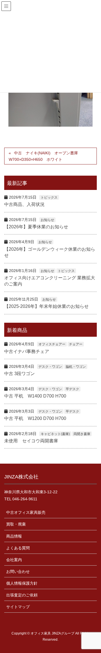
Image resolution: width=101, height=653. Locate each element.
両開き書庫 (82, 434)
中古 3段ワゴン (19, 373)
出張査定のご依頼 (22, 595)
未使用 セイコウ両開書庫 (31, 440)
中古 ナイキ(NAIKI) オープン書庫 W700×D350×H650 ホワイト (45, 156)
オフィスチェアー (51, 344)
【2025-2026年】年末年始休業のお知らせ (46, 306)
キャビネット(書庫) (55, 434)
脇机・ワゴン (76, 367)
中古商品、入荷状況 (24, 204)
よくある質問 (18, 548)
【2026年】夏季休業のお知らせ (36, 226)
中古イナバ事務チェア (26, 351)
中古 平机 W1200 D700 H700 (35, 418)
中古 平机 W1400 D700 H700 (35, 396)
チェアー (75, 344)
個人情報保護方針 (22, 583)
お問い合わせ (18, 571)
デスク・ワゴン (50, 367)
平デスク (72, 389)
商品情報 (14, 536)
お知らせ (47, 220)
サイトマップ (18, 607)
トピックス (49, 197)
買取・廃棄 (16, 524)
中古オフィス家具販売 (25, 512)
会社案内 (14, 559)
